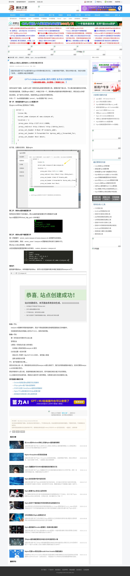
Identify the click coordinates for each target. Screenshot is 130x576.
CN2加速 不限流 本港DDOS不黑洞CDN (49, 28)
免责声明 (65, 569)
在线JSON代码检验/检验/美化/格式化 (105, 225)
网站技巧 (21, 57)
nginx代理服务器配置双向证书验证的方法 (107, 177)
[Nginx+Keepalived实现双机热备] (16, 457)
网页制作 (22, 15)
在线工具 (40, 2)
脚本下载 (51, 15)
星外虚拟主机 (13, 18)
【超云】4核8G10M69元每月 (46, 40)
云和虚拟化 (77, 18)
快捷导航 (118, 2)
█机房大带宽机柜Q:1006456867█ (105, 31)
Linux (29, 18)
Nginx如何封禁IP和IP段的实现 (35, 479)
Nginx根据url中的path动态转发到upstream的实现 (109, 189)
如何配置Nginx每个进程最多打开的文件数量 (108, 171)
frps (14, 431)
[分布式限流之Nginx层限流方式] (16, 517)
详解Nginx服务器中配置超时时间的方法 (107, 118)
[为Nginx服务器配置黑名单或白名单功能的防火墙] (16, 541)
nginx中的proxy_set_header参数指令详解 (106, 180)
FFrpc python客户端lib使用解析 (24, 385)
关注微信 (109, 2)
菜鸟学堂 (11, 2)
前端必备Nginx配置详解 (102, 169)
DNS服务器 (52, 18)
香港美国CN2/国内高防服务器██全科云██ (22, 43)
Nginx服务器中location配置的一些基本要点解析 (41, 527)
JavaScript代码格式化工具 (102, 211)
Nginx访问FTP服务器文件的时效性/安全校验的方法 (42, 503)
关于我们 (44, 569)
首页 (16, 57)
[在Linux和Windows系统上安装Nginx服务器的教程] (16, 445)
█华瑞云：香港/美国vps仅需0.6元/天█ (77, 40)
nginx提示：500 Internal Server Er (105, 98)
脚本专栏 (42, 15)
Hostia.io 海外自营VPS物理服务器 (76, 31)
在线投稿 (86, 569)
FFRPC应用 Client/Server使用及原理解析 (28, 388)
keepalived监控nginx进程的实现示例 (105, 183)
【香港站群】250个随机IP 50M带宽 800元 (50, 35)
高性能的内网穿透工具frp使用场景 (25, 394)
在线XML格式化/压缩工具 (102, 214)
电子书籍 (78, 15)
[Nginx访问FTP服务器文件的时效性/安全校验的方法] (16, 505)
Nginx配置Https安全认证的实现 (36, 491)
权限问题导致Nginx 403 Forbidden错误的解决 (109, 107)
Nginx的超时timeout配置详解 (104, 121)
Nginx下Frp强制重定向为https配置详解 (27, 391)
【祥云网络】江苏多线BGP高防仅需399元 (107, 38)
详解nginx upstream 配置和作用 (105, 113)
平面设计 (107, 15)
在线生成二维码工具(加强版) (103, 231)
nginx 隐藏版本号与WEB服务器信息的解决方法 (41, 467)
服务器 (69, 15)
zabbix (70, 18)
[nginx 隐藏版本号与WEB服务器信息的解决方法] (16, 469)
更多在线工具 (99, 234)
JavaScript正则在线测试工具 (103, 228)
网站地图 (72, 569)
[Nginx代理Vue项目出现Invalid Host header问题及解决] (16, 554)
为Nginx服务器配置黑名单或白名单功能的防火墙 (41, 539)
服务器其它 (85, 18)
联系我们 (58, 569)
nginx (64, 18)
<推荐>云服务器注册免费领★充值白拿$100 (23, 28)
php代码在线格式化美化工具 (103, 217)
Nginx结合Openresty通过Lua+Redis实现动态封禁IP (109, 174)
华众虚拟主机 (22, 18)
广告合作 (51, 569)
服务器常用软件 (21, 2)
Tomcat (59, 18)
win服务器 (36, 18)
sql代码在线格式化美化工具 (103, 219)
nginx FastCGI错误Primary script (105, 110)
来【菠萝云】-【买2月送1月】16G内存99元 (23, 31)
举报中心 (99, 2)
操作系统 (87, 15)
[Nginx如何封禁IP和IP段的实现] (16, 481)
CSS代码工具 (99, 208)
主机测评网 (31, 2)
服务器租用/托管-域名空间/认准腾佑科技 (106, 40)
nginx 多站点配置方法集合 (103, 101)
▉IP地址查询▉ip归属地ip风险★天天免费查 (51, 33)
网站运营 (97, 15)
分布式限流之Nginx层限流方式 (35, 515)
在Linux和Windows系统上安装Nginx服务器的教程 (42, 442)
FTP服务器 (44, 18)
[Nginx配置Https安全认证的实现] (16, 493)
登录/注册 (89, 2)
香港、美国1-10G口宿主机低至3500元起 (78, 35)
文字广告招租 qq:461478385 (74, 28)
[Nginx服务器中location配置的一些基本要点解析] (16, 529)
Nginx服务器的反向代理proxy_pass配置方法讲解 (110, 104)
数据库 (61, 15)
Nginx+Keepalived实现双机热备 (36, 454)
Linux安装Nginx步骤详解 (102, 166)
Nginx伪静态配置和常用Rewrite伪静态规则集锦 (110, 124)
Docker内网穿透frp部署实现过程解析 (26, 382)
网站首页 (12, 15)
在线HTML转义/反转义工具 (103, 222)
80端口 (22, 431)
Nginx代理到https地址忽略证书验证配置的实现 (108, 191)
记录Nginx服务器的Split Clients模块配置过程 (108, 186)
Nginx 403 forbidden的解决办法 (105, 116)
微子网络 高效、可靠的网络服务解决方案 (78, 38)
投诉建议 (79, 569)
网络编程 (32, 15)
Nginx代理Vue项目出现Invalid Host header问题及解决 (44, 551)
